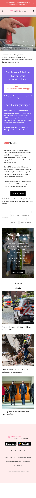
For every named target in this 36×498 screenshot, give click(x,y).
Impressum (26, 461)
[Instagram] (20, 450)
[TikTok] (24, 450)
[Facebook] (11, 450)
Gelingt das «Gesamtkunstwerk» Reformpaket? (16, 412)
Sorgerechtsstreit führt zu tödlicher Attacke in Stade (16, 328)
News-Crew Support (15, 98)
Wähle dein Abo (10, 457)
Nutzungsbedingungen (13, 461)
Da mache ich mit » (18, 193)
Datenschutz (18, 465)
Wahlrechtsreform (26, 222)
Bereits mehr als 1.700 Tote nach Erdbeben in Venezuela (16, 370)
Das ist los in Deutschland (9, 42)
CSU (18, 215)
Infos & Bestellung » (18, 272)
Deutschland (26, 215)
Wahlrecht (14, 222)
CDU (13, 215)
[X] (15, 450)
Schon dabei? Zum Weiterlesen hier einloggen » (18, 88)
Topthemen (18, 42)
